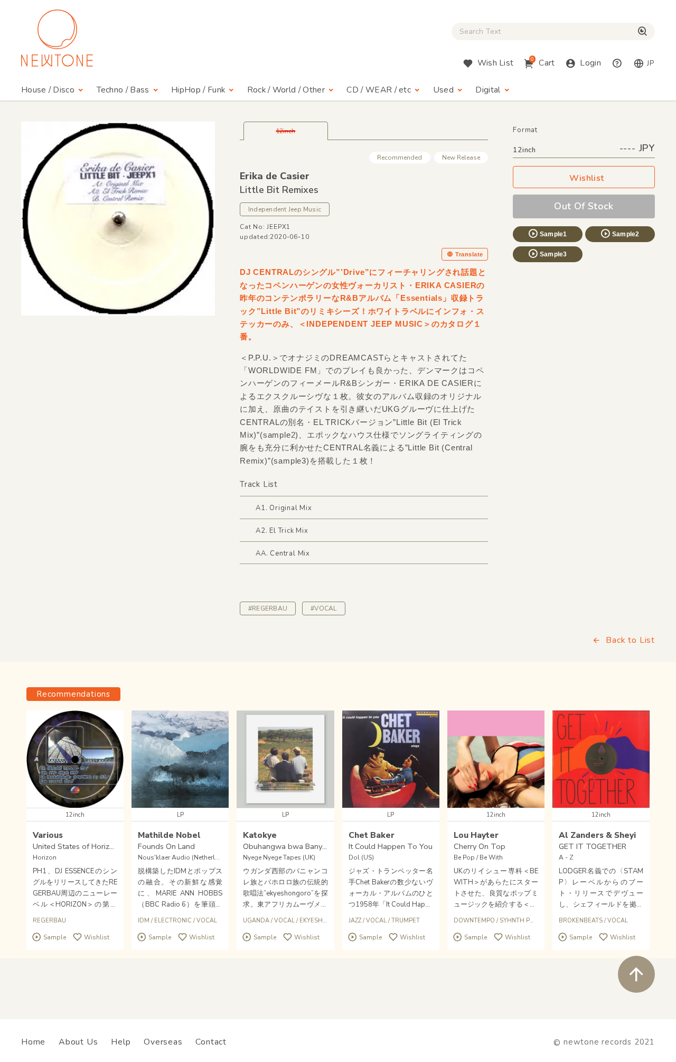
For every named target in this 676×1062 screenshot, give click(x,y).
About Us (78, 1042)
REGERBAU (49, 921)
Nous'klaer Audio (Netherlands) (185, 857)
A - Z (566, 857)
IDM (143, 921)
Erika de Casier (274, 176)
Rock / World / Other (286, 90)
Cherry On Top (479, 846)
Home (33, 1042)
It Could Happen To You (391, 846)
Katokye (260, 835)
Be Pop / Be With (478, 857)
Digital (487, 90)
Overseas (163, 1042)
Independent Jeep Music (284, 209)
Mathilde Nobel (169, 835)
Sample (54, 938)
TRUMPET (405, 921)
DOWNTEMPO (474, 921)
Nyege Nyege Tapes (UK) (279, 857)
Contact (211, 1042)
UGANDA (256, 921)
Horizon (45, 857)
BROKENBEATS (581, 921)
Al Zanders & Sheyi (597, 835)
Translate (469, 254)
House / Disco (47, 90)
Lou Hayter (476, 835)
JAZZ (355, 921)
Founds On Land (166, 846)
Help (120, 1042)
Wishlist (586, 178)
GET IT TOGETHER (592, 846)
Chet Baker (372, 835)
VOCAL (206, 921)
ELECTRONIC (173, 921)
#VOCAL (323, 608)
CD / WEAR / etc (378, 90)
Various (48, 835)
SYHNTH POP (519, 921)
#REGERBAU (267, 608)
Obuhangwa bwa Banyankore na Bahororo (317, 846)
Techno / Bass (123, 90)
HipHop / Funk (198, 90)
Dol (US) (361, 857)
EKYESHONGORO (324, 921)
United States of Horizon (75, 846)
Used (443, 90)
